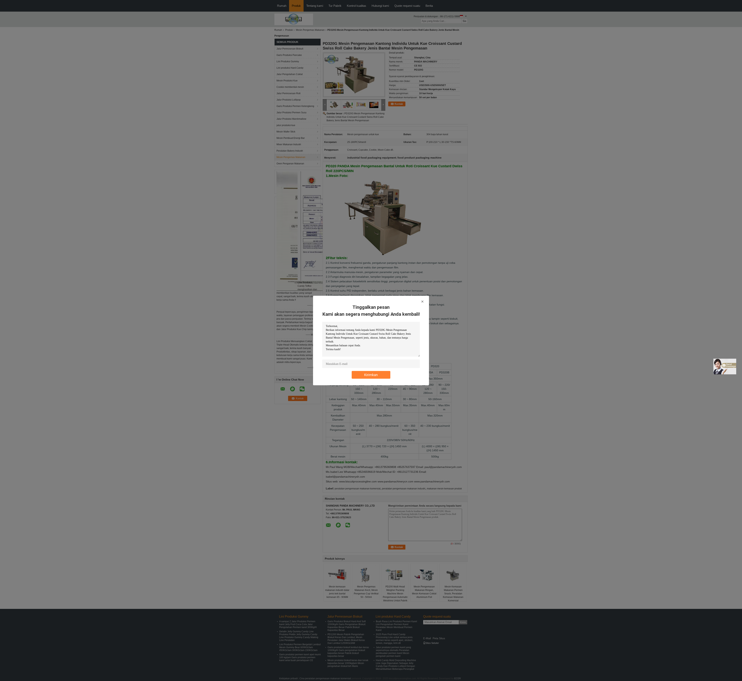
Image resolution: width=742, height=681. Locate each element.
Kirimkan (371, 375)
